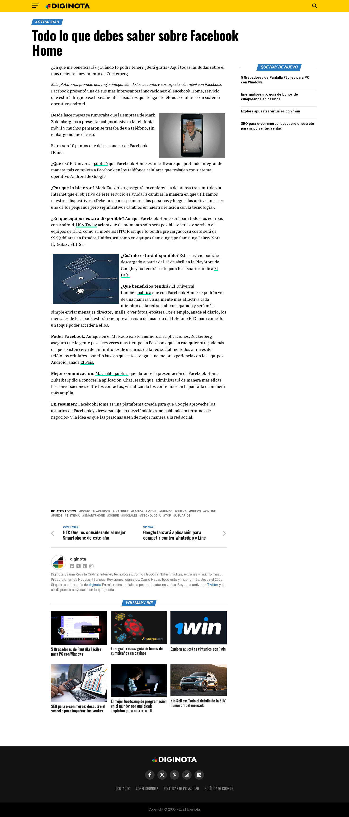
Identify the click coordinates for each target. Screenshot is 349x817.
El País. (87, 362)
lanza (138, 511)
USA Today (86, 224)
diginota (78, 559)
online (210, 511)
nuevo (196, 511)
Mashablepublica (111, 373)
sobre (114, 515)
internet (121, 511)
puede (57, 515)
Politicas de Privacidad (181, 788)
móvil (152, 511)
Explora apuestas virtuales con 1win (270, 111)
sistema (73, 515)
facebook (102, 511)
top (168, 515)
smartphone (94, 515)
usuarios (182, 515)
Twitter (212, 585)
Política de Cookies (219, 788)
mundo (166, 511)
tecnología (151, 515)
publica (144, 292)
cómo (85, 511)
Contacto (122, 788)
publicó (101, 163)
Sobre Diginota (147, 788)
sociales (130, 515)
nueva (182, 511)
